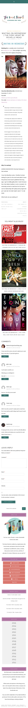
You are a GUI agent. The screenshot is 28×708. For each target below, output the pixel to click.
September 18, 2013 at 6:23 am (13, 366)
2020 (14, 638)
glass (7, 364)
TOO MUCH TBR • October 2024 (14, 612)
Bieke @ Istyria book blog (12, 345)
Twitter (8, 97)
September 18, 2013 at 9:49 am (13, 389)
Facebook (15, 566)
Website (3, 97)
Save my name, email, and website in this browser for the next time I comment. (13, 496)
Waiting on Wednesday (14, 31)
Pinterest (15, 576)
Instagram (15, 572)
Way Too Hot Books (10, 376)
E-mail (15, 579)
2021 (14, 635)
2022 (14, 632)
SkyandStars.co (20, 706)
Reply (5, 356)
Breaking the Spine (7, 50)
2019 (14, 641)
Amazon (9, 100)
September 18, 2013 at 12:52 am (13, 347)
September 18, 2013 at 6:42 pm (13, 426)
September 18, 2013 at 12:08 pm (13, 405)
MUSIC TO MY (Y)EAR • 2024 (14, 594)
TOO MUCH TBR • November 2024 (14, 608)
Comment (4, 457)
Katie (7, 386)
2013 (14, 659)
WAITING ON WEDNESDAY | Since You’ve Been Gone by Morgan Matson (14, 290)
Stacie (7, 403)
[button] (14, 1)
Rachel (8, 424)
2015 (14, 653)
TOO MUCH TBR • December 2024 (14, 604)
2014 (14, 656)
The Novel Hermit (14, 19)
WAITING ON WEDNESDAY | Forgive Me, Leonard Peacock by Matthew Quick (14, 246)
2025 (14, 623)
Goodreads (14, 97)
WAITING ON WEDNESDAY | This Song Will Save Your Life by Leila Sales (14, 333)
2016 (14, 650)
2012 (14, 662)
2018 (14, 644)
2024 (14, 626)
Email (3, 479)
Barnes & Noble (16, 100)
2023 (14, 629)
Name (3, 472)
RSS (15, 582)
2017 (14, 647)
